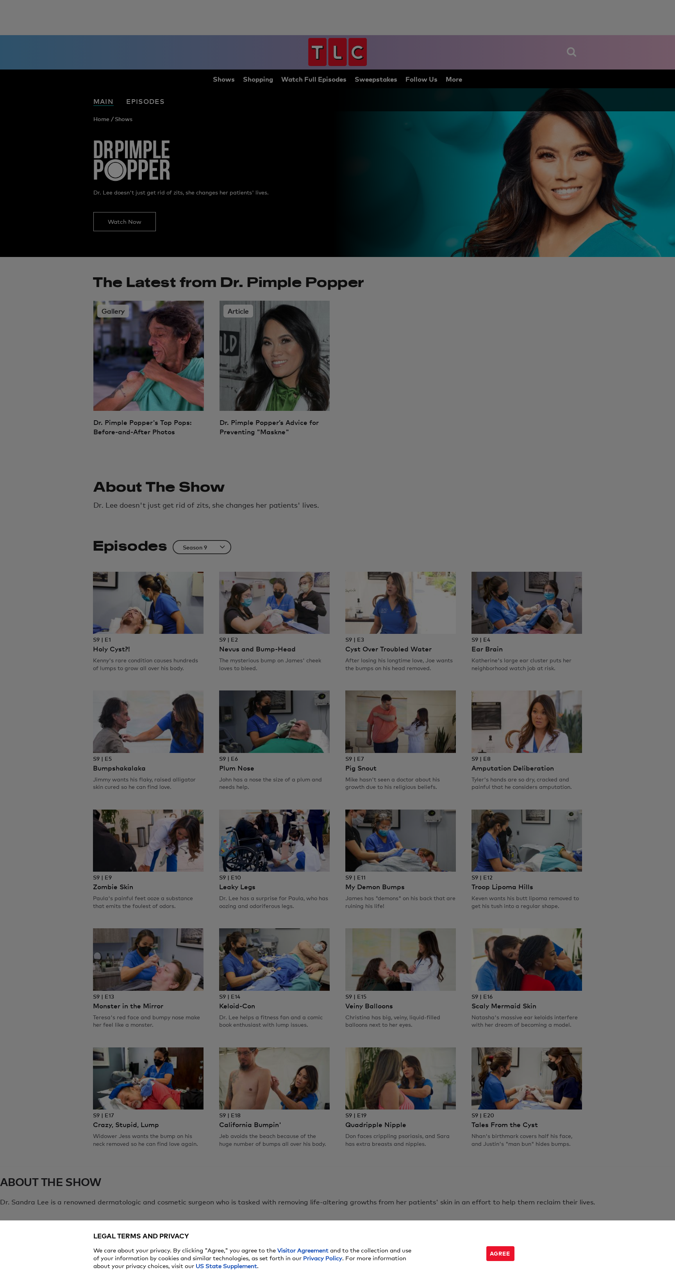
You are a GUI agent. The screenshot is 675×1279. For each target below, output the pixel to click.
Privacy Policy (322, 1257)
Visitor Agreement (303, 1250)
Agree (500, 1253)
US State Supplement (226, 1265)
